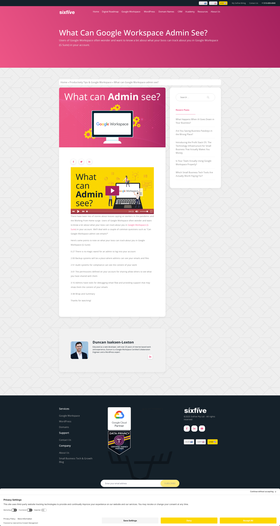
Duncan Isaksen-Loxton (113, 342)
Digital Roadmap (110, 11)
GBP (212, 3)
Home (96, 11)
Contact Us (253, 3)
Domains (64, 427)
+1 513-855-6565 (268, 3)
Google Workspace (130, 11)
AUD (202, 3)
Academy (190, 11)
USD (222, 3)
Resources (203, 11)
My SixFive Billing (239, 3)
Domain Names (166, 11)
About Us (215, 11)
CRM (180, 11)
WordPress (149, 11)
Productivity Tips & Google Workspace (91, 82)
